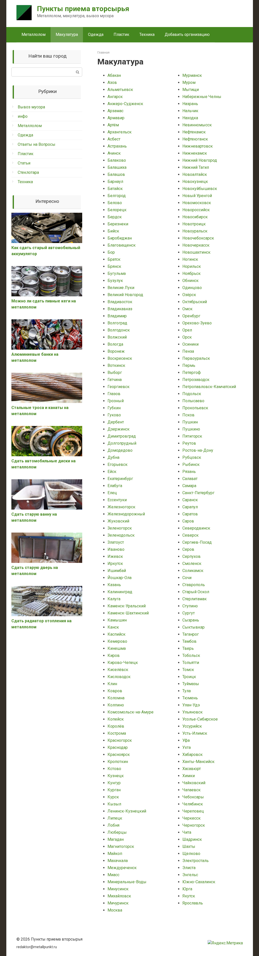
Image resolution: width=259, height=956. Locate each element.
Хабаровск (192, 754)
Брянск (114, 266)
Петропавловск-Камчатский (209, 386)
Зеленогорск (119, 528)
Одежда (95, 34)
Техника (147, 34)
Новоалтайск (194, 174)
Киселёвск (117, 669)
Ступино (190, 606)
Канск (113, 627)
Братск (113, 259)
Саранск (190, 499)
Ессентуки (117, 499)
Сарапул (190, 507)
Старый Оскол (195, 591)
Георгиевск (118, 386)
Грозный (115, 400)
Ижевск (115, 556)
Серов (188, 549)
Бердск (114, 216)
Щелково (191, 853)
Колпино (115, 705)
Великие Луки (120, 287)
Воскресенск (119, 358)
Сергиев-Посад (197, 542)
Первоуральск (196, 358)
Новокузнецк (195, 181)
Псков (188, 415)
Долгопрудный (121, 443)
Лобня (113, 825)
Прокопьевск (195, 407)
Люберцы (117, 832)
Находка (190, 117)
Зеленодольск (121, 535)
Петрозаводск (195, 379)
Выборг (114, 372)
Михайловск (119, 896)
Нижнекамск (194, 153)
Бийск (113, 231)
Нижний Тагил (195, 167)
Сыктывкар (193, 627)
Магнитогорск (120, 846)
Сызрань (190, 620)
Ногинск (190, 259)
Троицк (189, 676)
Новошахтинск (196, 252)
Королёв (115, 726)
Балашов (116, 174)
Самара (189, 485)
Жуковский (118, 521)
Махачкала (117, 860)
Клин (112, 683)
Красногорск (119, 740)
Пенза (188, 351)
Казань (114, 584)
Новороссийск (196, 209)
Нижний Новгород (199, 160)
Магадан (115, 839)
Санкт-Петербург (198, 492)
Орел (187, 330)
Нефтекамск (194, 132)
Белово (114, 202)
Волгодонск (118, 330)
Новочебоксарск (198, 238)
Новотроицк (194, 224)
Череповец (193, 811)
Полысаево (193, 400)
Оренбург (191, 316)
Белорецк (116, 209)
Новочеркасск (195, 245)
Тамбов (189, 641)
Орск (187, 337)
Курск (113, 797)
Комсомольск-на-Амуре (130, 712)
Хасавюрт (191, 768)
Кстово (114, 768)
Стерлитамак (194, 598)
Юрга (187, 889)
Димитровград (121, 436)
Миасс (113, 874)
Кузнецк (115, 775)
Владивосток (119, 301)
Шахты (188, 846)
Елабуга (114, 485)
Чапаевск (191, 789)
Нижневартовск (197, 146)
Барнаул (115, 181)
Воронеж (116, 351)
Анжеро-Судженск (125, 103)
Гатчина (114, 379)
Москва (114, 910)
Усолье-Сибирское (200, 719)
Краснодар (117, 747)
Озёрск (189, 294)
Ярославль (192, 903)
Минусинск (117, 889)
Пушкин (190, 422)
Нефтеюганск (195, 139)
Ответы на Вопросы (36, 144)
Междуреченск (122, 867)
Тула (186, 690)
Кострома (116, 733)
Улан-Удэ (191, 705)
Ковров (114, 690)
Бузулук (115, 280)
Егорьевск (117, 464)
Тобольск (191, 655)
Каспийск (116, 634)
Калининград (119, 591)
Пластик (121, 34)
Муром (189, 82)
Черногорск (193, 825)
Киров (113, 655)
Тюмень (190, 698)
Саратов (190, 514)
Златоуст (115, 542)
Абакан (114, 75)
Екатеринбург (120, 478)
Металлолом (33, 34)
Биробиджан (119, 238)
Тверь (188, 648)
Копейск (115, 719)
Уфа (186, 740)
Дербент (115, 422)
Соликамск (192, 570)
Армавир (115, 117)
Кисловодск (119, 676)
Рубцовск (191, 457)
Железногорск (121, 507)
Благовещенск (121, 245)
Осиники (190, 344)
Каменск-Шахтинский (128, 613)
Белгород (116, 195)
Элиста (189, 867)
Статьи (24, 163)
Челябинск (192, 804)
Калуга (113, 598)
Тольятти (190, 662)
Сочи (186, 577)
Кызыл (114, 804)
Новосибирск (195, 216)
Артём (113, 125)
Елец (112, 492)
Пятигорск (192, 436)
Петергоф (191, 372)
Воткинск (116, 365)
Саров (188, 521)
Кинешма (116, 648)
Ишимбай (116, 570)
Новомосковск (196, 202)
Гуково (114, 415)
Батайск (115, 188)
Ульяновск (192, 712)
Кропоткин (117, 761)
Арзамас (115, 110)
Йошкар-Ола (119, 577)
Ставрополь (193, 584)
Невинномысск (197, 125)
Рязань (189, 471)
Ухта (186, 747)
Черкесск (191, 818)
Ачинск (114, 153)
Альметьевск (120, 89)
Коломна (115, 698)
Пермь (188, 365)
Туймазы (190, 683)
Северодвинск (196, 528)
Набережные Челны (201, 96)
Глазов (113, 393)
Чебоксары (193, 797)
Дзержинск (118, 429)
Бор (111, 252)
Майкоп (114, 853)
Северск (190, 535)
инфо (23, 116)
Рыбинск (191, 464)
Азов (112, 82)
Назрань (190, 103)
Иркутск (115, 563)
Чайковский (193, 782)
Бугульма (116, 273)
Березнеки (117, 224)
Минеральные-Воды (126, 881)
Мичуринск (117, 903)
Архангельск (119, 132)
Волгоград (117, 323)
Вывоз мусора (31, 107)
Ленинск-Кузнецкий (126, 811)
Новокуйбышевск (199, 188)
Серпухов (191, 556)
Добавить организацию (187, 34)
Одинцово (192, 287)
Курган (114, 789)
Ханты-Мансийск (198, 761)
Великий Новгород (125, 294)
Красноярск (118, 754)
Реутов (189, 443)
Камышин (117, 620)
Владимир (117, 316)
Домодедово (120, 450)
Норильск (191, 266)
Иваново (115, 549)
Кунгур (114, 782)
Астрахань (117, 146)
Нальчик (190, 110)
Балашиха (116, 167)
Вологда (115, 344)
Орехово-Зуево (197, 323)
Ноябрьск (191, 273)
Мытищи (190, 89)
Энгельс (190, 874)
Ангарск (115, 96)
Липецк (114, 818)
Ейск (111, 471)
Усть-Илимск (194, 733)
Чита (186, 832)
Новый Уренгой (197, 195)
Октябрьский (194, 301)
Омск (187, 308)
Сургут (188, 613)
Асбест (113, 139)
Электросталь (195, 860)
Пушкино (191, 429)
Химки (188, 775)
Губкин (114, 407)
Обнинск (190, 280)
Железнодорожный (126, 514)
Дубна (113, 457)
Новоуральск (194, 231)
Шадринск (192, 839)
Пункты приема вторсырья (83, 9)
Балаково (116, 160)
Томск (188, 669)
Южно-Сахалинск (198, 881)
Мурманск (192, 75)
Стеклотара (28, 172)
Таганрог (190, 634)
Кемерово (117, 641)
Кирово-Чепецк (122, 662)
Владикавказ (119, 308)
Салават (190, 478)
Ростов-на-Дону (197, 450)
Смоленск (191, 563)
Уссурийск (192, 726)
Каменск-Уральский (126, 606)
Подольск (191, 393)
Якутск (188, 896)
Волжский (117, 337)
